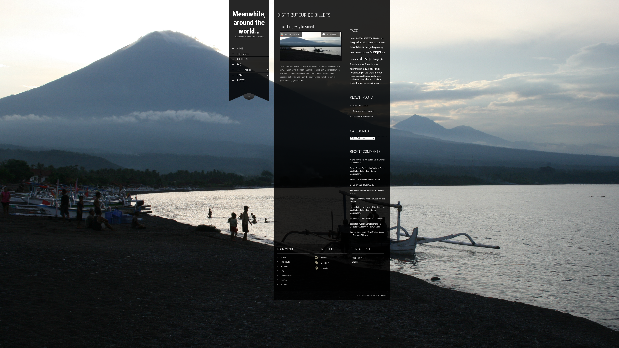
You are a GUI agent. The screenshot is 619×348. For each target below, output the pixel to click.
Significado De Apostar (360, 199)
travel (359, 83)
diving (375, 59)
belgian (376, 47)
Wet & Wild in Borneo (371, 179)
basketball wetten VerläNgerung (364, 224)
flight (380, 59)
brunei (366, 52)
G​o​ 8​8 (352, 185)
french (369, 64)
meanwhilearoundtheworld (360, 76)
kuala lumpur (369, 73)
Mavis (352, 160)
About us (242, 59)
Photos (241, 80)
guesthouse (356, 69)
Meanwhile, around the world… (249, 22)
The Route (243, 53)
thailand (378, 79)
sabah (364, 79)
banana (371, 42)
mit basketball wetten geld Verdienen (366, 207)
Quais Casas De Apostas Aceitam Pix (366, 168)
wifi (371, 83)
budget (375, 52)
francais (360, 64)
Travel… (241, 75)
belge (368, 47)
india (365, 69)
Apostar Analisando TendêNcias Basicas (367, 232)
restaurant (355, 79)
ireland (353, 72)
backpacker (379, 38)
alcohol (359, 38)
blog (381, 47)
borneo (358, 52)
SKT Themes (381, 295)
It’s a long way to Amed (297, 26)
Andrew (353, 190)
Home (240, 48)
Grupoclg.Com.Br (357, 218)
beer (361, 47)
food (353, 64)
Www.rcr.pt (354, 179)
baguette (355, 42)
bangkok (380, 42)
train (353, 83)
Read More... (300, 80)
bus (383, 52)
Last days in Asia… (367, 185)
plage (379, 76)
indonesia (374, 68)
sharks (370, 79)
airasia (352, 38)
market (378, 72)
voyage (366, 84)
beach (354, 47)
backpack (369, 38)
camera (354, 59)
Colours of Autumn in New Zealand (365, 227)
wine (376, 83)
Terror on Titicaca (360, 106)
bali (364, 42)
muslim (373, 76)
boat (352, 52)
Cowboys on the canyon (363, 111)
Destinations (244, 69)
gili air (375, 65)
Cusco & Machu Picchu (363, 117)
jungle (360, 72)
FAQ (239, 64)
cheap (365, 58)
